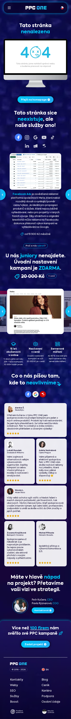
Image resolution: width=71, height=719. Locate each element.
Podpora (48, 696)
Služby (14, 696)
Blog (45, 679)
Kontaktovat (41, 610)
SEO (13, 690)
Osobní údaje (51, 701)
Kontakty (16, 679)
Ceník (45, 685)
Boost (14, 701)
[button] (9, 8)
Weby (14, 685)
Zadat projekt (34, 644)
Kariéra (47, 690)
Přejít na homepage (34, 100)
